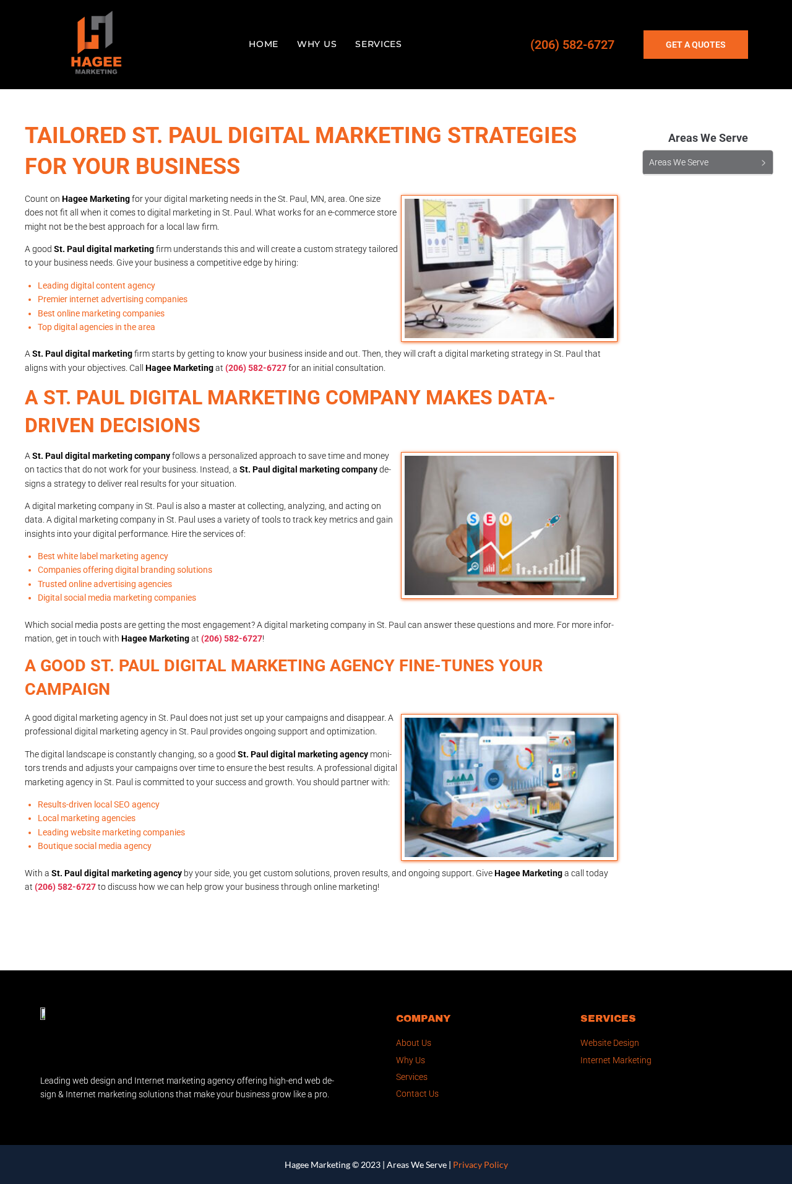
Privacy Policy (480, 1164)
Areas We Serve (417, 1164)
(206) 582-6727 (572, 44)
